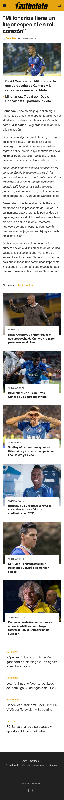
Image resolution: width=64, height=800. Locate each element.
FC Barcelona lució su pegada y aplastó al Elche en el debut (29, 728)
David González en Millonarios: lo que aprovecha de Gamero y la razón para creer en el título (30, 85)
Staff (24, 760)
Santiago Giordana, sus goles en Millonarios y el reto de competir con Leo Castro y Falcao (31, 451)
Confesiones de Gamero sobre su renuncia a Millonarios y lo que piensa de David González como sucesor (30, 628)
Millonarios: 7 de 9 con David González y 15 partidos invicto (28, 98)
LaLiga (10, 721)
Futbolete (11, 38)
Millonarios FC (16, 330)
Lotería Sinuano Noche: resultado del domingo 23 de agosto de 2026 (31, 685)
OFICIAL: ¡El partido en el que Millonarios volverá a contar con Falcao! (28, 567)
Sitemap (53, 765)
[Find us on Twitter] (32, 791)
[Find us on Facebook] (28, 791)
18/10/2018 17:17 (32, 38)
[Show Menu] (4, 5)
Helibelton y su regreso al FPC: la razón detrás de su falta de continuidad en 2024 (29, 509)
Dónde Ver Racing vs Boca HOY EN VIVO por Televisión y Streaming (32, 707)
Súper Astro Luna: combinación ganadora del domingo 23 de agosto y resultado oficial (32, 661)
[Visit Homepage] (31, 5)
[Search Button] (59, 5)
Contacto (34, 760)
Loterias (12, 651)
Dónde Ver (13, 699)
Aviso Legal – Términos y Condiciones (25, 765)
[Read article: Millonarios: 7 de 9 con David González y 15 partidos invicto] (32, 372)
